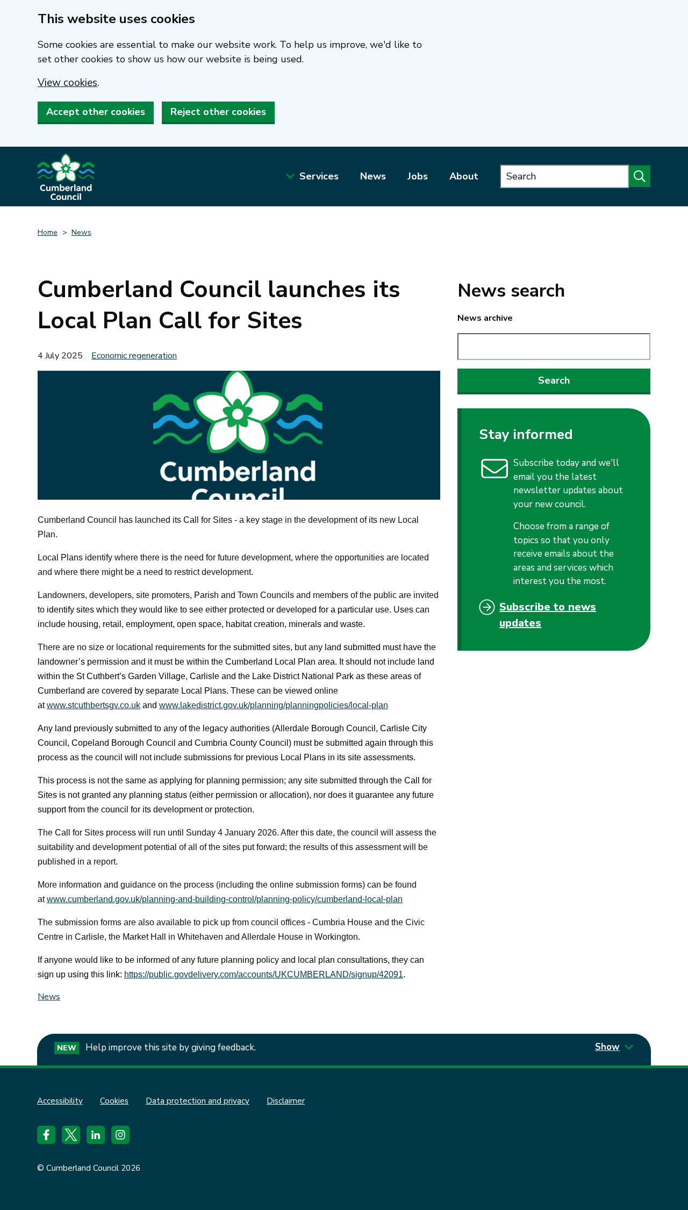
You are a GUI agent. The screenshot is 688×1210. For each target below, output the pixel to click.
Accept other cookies (95, 111)
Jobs (417, 176)
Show (607, 1047)
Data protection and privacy (197, 1101)
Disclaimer (286, 1101)
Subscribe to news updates (547, 615)
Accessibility (60, 1101)
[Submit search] (639, 176)
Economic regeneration (134, 356)
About (463, 176)
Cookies (114, 1101)
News (373, 176)
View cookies (67, 83)
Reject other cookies (218, 111)
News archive (485, 318)
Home (48, 232)
